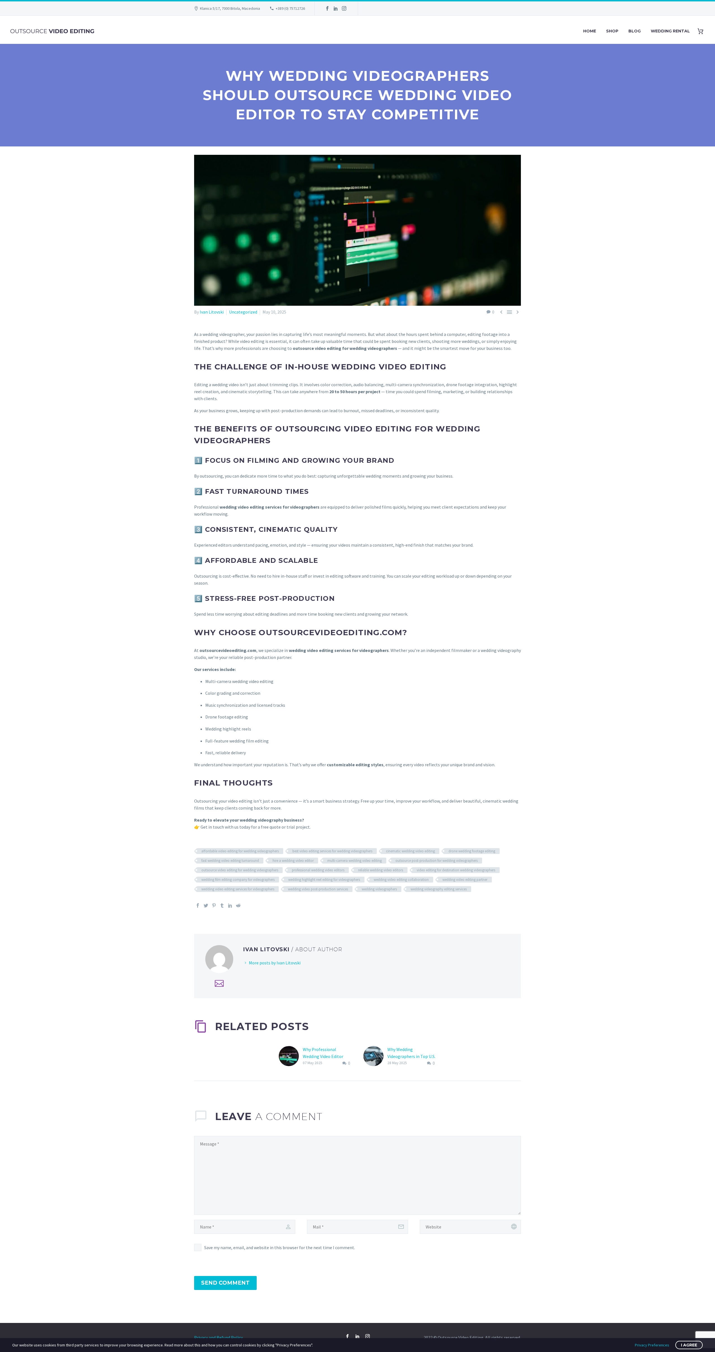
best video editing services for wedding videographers (332, 851)
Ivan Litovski (212, 312)
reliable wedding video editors (380, 870)
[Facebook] (327, 8)
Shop (612, 31)
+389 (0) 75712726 (290, 8)
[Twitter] (206, 905)
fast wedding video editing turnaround (230, 860)
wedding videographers (379, 889)
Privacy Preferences (652, 1345)
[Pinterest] (214, 905)
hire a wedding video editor (293, 860)
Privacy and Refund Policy (218, 1337)
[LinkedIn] (336, 8)
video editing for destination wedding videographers (456, 870)
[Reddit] (238, 905)
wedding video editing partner (464, 879)
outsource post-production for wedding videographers (436, 860)
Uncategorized (243, 312)
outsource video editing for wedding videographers (239, 870)
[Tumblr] (222, 905)
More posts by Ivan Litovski (275, 963)
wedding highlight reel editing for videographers (324, 879)
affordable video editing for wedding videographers (240, 851)
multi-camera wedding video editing (354, 860)
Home (589, 31)
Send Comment (225, 1283)
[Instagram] (344, 8)
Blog (634, 31)
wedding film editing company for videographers (238, 879)
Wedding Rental (670, 31)
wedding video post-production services (318, 889)
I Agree (689, 1345)
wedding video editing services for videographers (237, 889)
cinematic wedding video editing (410, 851)
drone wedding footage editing (472, 851)
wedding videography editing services (439, 889)
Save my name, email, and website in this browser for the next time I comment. (279, 1247)
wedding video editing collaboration (401, 879)
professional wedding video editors (318, 870)
